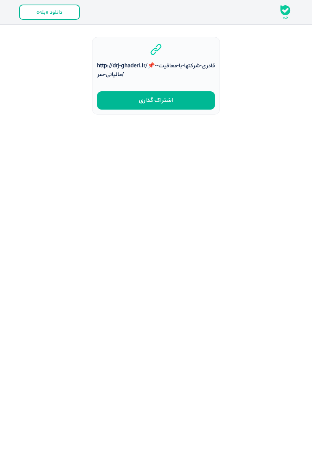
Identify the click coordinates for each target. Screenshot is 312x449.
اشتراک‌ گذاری (156, 100)
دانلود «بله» (49, 12)
